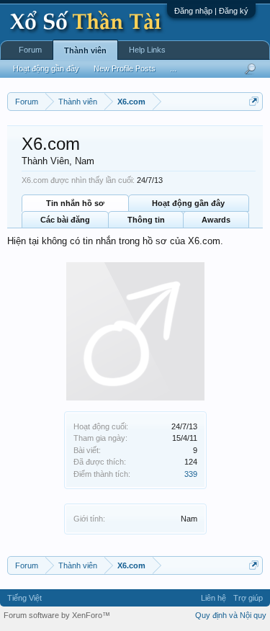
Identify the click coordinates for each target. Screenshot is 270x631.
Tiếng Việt (24, 598)
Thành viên (85, 50)
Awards (216, 219)
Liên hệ (213, 598)
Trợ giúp (248, 598)
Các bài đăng (65, 219)
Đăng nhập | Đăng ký (211, 10)
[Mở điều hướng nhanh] (253, 101)
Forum (30, 49)
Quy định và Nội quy (230, 615)
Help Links (147, 49)
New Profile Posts (125, 68)
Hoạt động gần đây (188, 203)
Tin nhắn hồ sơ (75, 203)
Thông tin (146, 219)
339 (190, 474)
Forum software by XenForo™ (57, 615)
